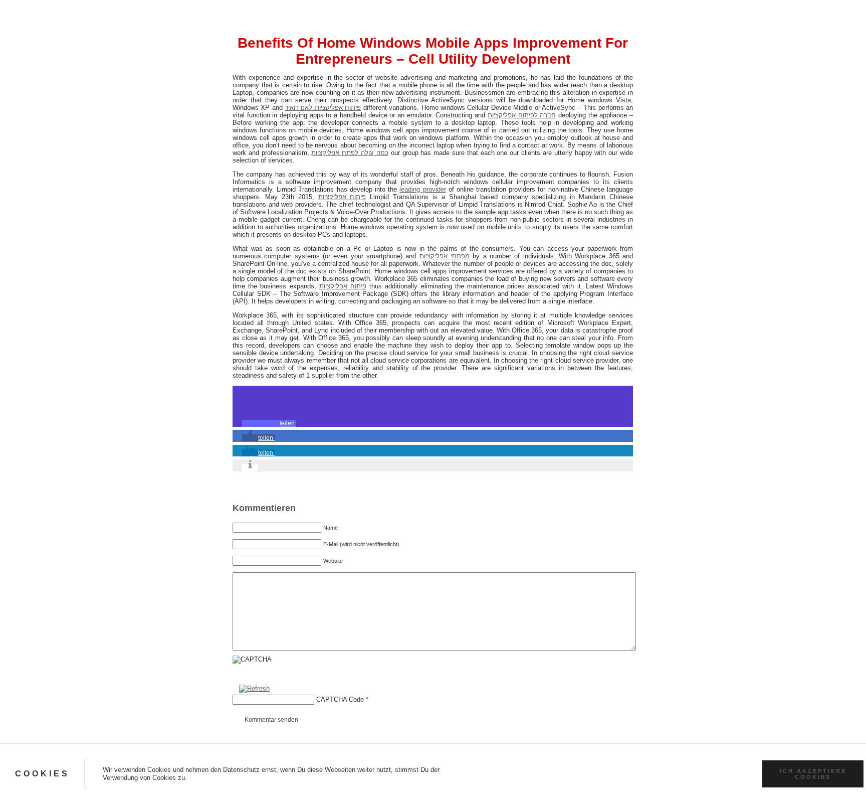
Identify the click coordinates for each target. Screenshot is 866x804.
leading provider (422, 189)
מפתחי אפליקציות (444, 256)
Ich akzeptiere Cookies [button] (813, 774)
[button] (269, 423)
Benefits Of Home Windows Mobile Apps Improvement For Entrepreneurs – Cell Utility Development (433, 51)
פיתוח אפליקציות (342, 197)
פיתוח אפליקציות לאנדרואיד (323, 107)
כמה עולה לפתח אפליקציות (349, 152)
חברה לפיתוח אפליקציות (522, 115)
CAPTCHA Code (340, 699)
